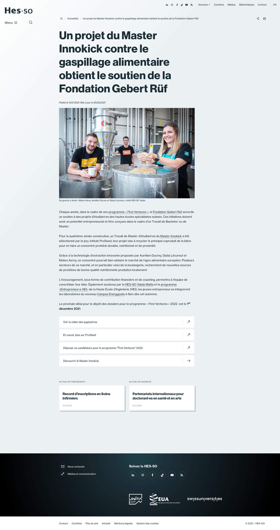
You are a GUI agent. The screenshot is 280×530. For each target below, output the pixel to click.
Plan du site (92, 523)
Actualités (72, 18)
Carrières (219, 4)
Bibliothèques (246, 4)
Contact (262, 4)
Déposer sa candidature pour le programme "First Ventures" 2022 (103, 348)
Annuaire (203, 4)
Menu (9, 22)
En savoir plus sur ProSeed (79, 335)
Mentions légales (123, 523)
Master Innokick (171, 236)
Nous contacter (76, 466)
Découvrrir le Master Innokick (81, 361)
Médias (232, 4)
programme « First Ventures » (128, 212)
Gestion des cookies (147, 523)
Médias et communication (82, 474)
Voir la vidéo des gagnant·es (80, 322)
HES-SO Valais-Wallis (139, 284)
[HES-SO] (19, 13)
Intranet (106, 523)
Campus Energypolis (111, 294)
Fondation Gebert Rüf (167, 212)
